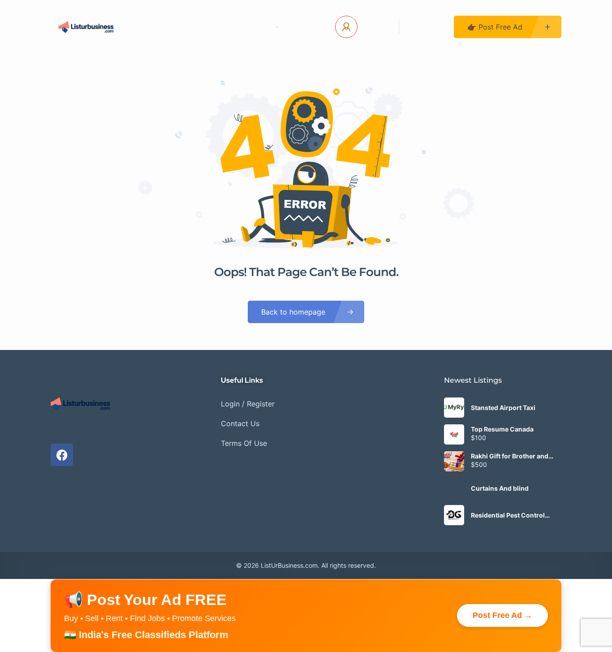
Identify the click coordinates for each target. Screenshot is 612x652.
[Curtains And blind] (454, 488)
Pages (260, 26)
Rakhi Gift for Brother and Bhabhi (509, 456)
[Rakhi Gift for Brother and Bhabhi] (454, 461)
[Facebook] (62, 455)
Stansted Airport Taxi (503, 408)
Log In (374, 26)
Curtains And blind (500, 488)
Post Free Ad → (502, 615)
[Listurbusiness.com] (87, 27)
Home (160, 26)
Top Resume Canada (502, 429)
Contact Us (209, 26)
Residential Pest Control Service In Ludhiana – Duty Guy (511, 515)
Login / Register (248, 403)
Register (426, 26)
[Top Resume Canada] (454, 434)
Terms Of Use (244, 443)
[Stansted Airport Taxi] (454, 407)
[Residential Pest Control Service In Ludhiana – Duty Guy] (454, 515)
